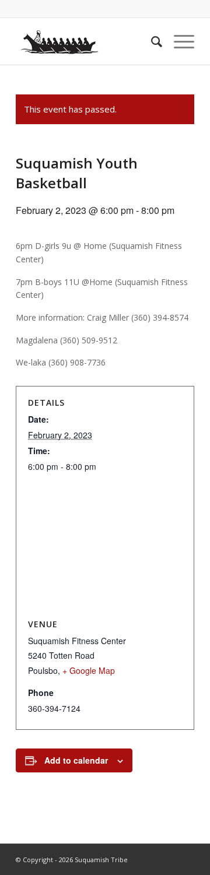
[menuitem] (150, 41)
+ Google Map (88, 670)
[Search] (150, 41)
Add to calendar (76, 760)
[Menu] (178, 41)
